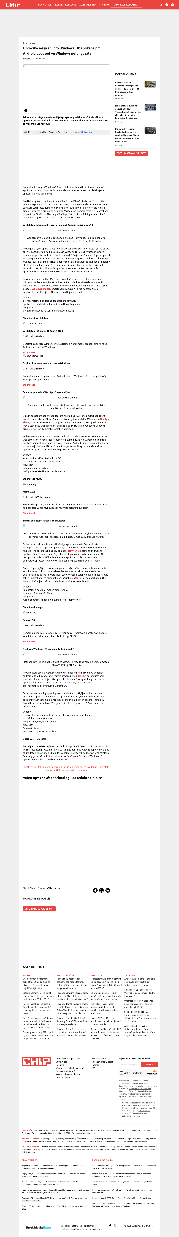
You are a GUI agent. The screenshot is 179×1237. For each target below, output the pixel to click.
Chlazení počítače (48, 1147)
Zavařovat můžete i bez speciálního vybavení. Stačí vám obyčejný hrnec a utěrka (123, 1183)
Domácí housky (112, 1141)
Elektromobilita (87, 5)
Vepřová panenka (48, 1138)
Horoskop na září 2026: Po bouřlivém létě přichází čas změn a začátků (121, 1198)
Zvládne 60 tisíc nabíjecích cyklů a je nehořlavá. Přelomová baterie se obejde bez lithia (56, 1207)
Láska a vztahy (137, 1130)
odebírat (149, 1064)
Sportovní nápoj (134, 1138)
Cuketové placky (30, 1141)
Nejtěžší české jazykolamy (118, 1130)
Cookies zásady (63, 1077)
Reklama (60, 1065)
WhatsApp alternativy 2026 (83, 1133)
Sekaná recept (67, 1141)
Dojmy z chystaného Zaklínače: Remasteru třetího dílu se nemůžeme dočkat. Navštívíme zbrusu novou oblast (127, 135)
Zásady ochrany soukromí (68, 1074)
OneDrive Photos (123, 1147)
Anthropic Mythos (49, 1149)
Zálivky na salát (149, 1138)
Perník (78, 1141)
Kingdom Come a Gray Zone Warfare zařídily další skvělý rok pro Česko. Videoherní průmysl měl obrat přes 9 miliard (52, 1183)
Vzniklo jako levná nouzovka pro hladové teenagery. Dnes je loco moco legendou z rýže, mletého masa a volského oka (121, 1175)
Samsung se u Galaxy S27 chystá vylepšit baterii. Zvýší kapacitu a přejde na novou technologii (38, 1035)
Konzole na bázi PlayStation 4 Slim (89, 1149)
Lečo (85, 1141)
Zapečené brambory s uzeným (134, 1141)
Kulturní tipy (150, 1130)
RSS (93, 1068)
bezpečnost (97, 975)
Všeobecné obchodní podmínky (71, 1068)
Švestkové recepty (96, 1141)
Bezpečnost (71, 5)
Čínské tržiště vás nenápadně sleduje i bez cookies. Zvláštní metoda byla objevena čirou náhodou (127, 88)
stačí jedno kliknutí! (85, 132)
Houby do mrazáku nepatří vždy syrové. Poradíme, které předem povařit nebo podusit (122, 1191)
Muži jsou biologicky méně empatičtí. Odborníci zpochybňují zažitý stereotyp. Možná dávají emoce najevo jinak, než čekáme (124, 1204)
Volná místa (61, 1062)
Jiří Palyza (27, 58)
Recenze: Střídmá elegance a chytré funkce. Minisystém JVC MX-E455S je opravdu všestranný (72, 1032)
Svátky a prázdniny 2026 (42, 1133)
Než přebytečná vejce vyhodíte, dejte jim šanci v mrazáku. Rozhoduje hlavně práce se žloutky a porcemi (124, 1166)
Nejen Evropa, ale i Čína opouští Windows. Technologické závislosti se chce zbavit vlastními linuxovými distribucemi (128, 112)
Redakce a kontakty (101, 1058)
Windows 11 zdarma (31, 1149)
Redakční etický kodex (102, 1062)
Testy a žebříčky (65, 975)
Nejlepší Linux (29, 1152)
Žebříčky (59, 5)
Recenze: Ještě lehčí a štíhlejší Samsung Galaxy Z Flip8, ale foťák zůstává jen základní (72, 1021)
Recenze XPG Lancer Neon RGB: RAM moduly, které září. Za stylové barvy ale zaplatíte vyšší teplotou (54, 1199)
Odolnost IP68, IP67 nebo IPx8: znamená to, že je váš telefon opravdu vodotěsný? (138, 1004)
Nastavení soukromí (65, 1071)
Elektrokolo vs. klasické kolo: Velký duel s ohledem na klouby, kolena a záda (139, 993)
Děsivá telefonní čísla (48, 1130)
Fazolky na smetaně (66, 1138)
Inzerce (95, 1065)
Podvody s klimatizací (147, 1149)
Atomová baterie (65, 1149)
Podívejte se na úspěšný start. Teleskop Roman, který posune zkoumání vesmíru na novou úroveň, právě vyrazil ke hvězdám (55, 1191)
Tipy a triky (103, 5)
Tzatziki (56, 1141)
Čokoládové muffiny (85, 1138)
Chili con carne (120, 1138)
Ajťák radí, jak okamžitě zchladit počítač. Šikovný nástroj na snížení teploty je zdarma (139, 982)
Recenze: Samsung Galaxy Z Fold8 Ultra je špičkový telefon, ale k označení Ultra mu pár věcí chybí (72, 996)
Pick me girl (100, 1130)
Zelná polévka (45, 1141)
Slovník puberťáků (66, 1130)
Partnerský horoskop (84, 1130)
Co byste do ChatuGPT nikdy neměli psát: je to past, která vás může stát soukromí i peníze (106, 996)
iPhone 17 (124, 1149)
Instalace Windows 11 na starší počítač (97, 1147)
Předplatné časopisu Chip (68, 1058)
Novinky (42, 5)
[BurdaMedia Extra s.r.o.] (36, 1061)
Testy (51, 5)
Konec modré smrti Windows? (144, 1147)
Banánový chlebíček (103, 1138)
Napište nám (55, 888)
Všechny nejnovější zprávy (39, 909)
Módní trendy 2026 (62, 1133)
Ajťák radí (26, 1133)
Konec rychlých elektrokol (68, 1147)
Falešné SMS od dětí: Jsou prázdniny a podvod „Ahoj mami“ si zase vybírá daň (106, 1021)
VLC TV (133, 1149)
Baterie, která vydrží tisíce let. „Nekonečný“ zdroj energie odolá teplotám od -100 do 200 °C (38, 996)
